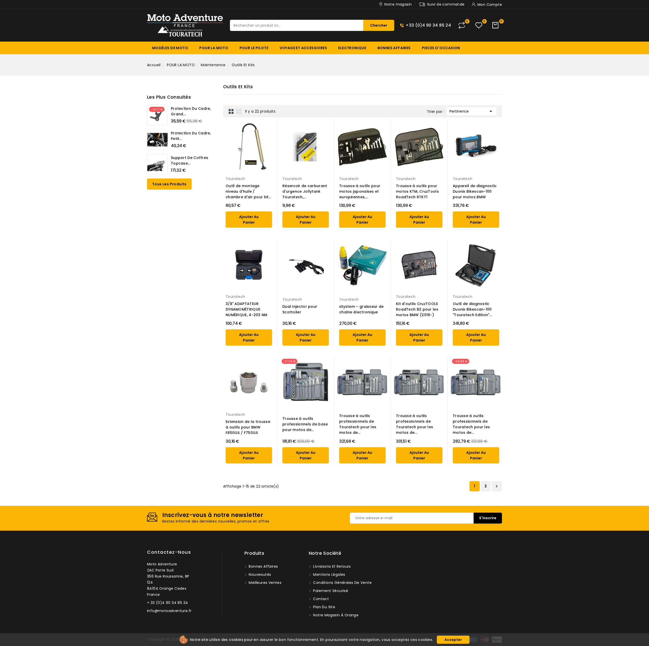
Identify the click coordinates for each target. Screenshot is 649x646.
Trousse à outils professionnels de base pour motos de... (305, 424)
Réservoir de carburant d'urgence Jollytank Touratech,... (304, 191)
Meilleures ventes (264, 582)
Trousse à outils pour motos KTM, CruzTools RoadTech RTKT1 (417, 191)
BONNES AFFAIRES (394, 47)
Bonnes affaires (263, 566)
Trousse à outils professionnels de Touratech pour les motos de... (357, 424)
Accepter (453, 639)
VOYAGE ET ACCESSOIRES (303, 47)
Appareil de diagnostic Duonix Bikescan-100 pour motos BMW (475, 191)
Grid (231, 111)
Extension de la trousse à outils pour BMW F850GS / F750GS (248, 427)
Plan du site (323, 606)
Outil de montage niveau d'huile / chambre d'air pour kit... (248, 191)
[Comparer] (461, 25)
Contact (320, 598)
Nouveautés (259, 574)
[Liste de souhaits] (478, 25)
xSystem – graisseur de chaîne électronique (361, 309)
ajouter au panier (249, 219)
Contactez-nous (169, 552)
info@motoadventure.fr (169, 610)
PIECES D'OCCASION (441, 47)
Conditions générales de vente (342, 582)
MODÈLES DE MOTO (170, 47)
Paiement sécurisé (330, 590)
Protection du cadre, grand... (191, 111)
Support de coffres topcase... (189, 160)
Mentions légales (328, 574)
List (238, 111)
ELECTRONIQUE (352, 47)
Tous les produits (169, 184)
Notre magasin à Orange (335, 615)
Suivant (496, 486)
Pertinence (471, 111)
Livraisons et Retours (331, 566)
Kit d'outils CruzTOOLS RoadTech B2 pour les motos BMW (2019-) (417, 309)
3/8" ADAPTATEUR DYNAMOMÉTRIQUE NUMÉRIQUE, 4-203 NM (246, 309)
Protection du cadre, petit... (191, 136)
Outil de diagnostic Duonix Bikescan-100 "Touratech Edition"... (472, 309)
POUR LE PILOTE (254, 47)
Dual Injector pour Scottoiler (299, 309)
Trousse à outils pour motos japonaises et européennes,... (359, 191)
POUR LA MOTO (213, 47)
